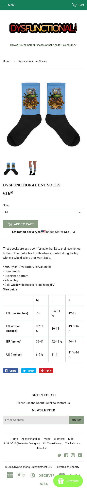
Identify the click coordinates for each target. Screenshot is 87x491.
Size (6, 205)
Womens (59, 438)
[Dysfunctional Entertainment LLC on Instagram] (73, 455)
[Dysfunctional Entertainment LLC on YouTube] (80, 455)
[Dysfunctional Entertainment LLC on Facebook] (66, 455)
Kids (70, 438)
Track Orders (72, 443)
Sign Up (76, 420)
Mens (47, 438)
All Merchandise (30, 438)
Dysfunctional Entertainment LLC (33, 466)
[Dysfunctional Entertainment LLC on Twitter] (59, 455)
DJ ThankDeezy (52, 443)
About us (42, 448)
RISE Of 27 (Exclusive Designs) (22, 443)
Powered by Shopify (67, 466)
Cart (81, 5)
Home (6, 61)
